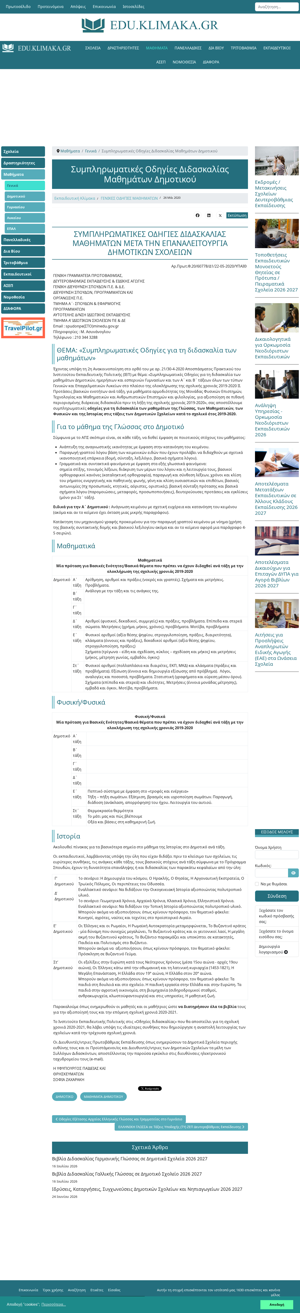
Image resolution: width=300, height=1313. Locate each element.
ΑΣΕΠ (161, 62)
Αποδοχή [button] (277, 1304)
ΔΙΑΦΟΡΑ (211, 62)
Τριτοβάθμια (243, 48)
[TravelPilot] (23, 327)
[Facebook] (198, 215)
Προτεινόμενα (51, 6)
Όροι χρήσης (53, 1290)
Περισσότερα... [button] (53, 1304)
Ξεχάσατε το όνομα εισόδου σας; (276, 934)
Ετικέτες (96, 1290)
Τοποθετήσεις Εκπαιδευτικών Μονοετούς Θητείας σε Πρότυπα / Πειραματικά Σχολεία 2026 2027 (276, 272)
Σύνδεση (277, 896)
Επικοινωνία (104, 6)
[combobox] (277, 6)
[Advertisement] (150, 102)
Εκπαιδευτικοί (276, 48)
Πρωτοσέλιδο (18, 6)
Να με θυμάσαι (274, 883)
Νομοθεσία (184, 62)
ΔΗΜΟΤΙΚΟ (64, 1096)
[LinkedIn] (209, 215)
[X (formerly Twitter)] (220, 215)
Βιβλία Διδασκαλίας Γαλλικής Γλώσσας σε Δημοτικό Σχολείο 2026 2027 (127, 1174)
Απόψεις (78, 6)
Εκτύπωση (237, 215)
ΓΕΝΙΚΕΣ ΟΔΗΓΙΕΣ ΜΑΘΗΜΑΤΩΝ (129, 198)
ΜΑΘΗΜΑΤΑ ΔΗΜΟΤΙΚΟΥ (103, 1096)
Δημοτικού (16, 196)
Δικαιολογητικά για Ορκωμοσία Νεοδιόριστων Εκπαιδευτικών (273, 348)
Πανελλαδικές (188, 48)
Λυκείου (14, 218)
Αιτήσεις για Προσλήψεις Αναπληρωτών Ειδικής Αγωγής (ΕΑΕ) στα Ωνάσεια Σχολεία (276, 649)
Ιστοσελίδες (133, 6)
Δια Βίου (216, 48)
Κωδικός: (263, 865)
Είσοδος (114, 1290)
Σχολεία (93, 48)
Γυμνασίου (16, 207)
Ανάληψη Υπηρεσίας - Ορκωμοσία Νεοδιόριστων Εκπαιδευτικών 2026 (272, 420)
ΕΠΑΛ (11, 228)
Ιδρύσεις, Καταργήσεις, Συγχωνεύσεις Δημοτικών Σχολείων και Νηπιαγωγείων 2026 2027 (147, 1189)
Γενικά (12, 185)
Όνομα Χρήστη (268, 847)
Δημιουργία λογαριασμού (271, 949)
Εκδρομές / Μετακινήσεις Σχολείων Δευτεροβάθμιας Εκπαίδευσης (274, 194)
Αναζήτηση (77, 1290)
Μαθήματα (157, 48)
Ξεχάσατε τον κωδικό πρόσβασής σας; (276, 916)
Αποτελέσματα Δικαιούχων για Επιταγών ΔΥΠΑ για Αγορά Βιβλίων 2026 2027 (277, 574)
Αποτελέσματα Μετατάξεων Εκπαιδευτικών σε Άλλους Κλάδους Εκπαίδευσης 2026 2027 (276, 498)
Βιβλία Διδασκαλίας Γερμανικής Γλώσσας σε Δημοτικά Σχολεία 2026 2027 (129, 1158)
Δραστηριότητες (123, 48)
